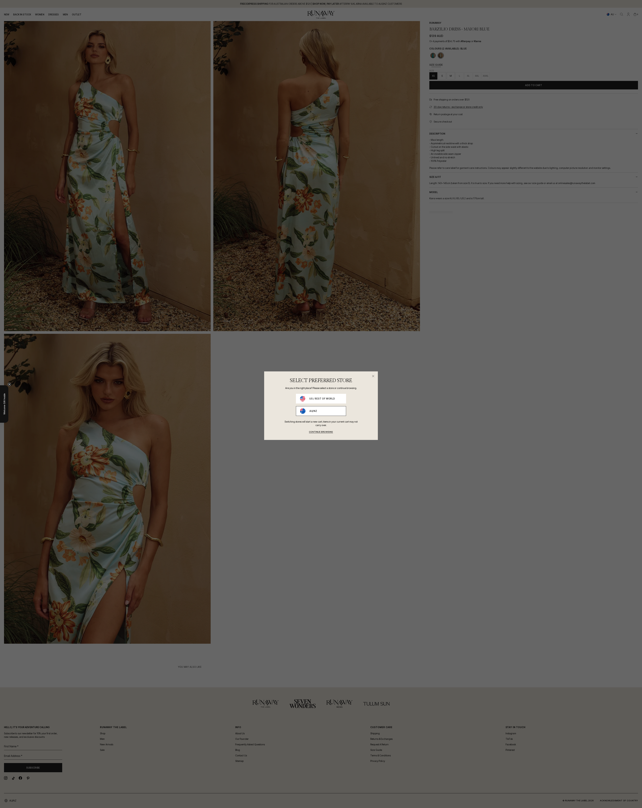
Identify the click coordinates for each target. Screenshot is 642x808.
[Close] (373, 376)
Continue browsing (321, 432)
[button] (4, 404)
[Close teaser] (9, 384)
